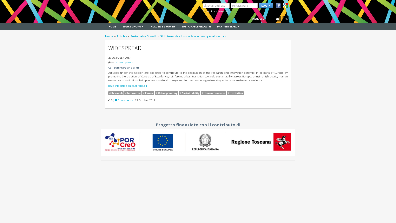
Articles (122, 36)
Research (117, 93)
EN (277, 18)
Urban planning (167, 93)
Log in (266, 5)
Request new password (216, 11)
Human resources (214, 93)
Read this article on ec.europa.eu (127, 85)
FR (286, 18)
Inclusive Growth (162, 26)
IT (269, 18)
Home (112, 26)
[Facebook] (279, 5)
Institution (236, 93)
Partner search (228, 26)
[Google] (286, 5)
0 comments (125, 100)
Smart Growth (133, 26)
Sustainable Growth (196, 26)
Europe (149, 93)
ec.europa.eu (124, 62)
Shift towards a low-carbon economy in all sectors (193, 36)
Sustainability (190, 93)
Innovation (134, 93)
